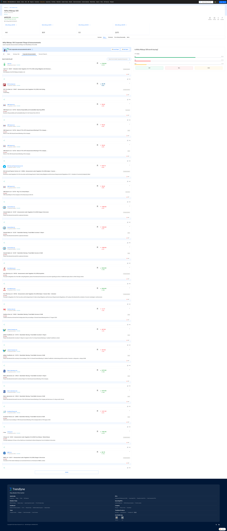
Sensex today (20, 502)
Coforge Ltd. (10, 431)
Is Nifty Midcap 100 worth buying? (146, 49)
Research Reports (43, 54)
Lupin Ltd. (9, 63)
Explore (97, 1)
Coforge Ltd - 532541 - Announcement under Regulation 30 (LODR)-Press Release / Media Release (26, 437)
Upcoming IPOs (132, 498)
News (104, 37)
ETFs (23, 507)
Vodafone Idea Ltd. (11, 309)
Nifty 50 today (13, 502)
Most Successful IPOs (151, 498)
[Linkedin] (219, 524)
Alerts (22, 1)
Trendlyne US (132, 512)
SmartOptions (123, 512)
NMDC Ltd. (9, 452)
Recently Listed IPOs (141, 498)
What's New (92, 1)
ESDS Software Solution (129, 502)
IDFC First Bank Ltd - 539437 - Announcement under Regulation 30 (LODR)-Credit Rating (24, 89)
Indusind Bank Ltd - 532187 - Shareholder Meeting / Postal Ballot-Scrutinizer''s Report (23, 232)
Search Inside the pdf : (7, 59)
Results (70, 1)
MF (28, 1)
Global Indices (47, 507)
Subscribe (42, 1)
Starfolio (117, 512)
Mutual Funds (28, 507)
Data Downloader (77, 1)
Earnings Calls (16, 54)
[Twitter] (216, 524)
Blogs (17, 498)
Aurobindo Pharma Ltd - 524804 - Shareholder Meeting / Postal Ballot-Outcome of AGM (24, 416)
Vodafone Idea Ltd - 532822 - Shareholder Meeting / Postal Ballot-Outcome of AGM (23, 314)
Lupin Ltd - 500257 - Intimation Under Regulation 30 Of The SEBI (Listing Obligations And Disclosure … (27, 68)
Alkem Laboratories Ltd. (12, 370)
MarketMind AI (12, 1)
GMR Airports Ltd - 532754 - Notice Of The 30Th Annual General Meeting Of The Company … (25, 130)
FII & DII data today (40, 502)
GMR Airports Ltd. (11, 104)
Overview (100, 37)
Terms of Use (122, 507)
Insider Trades (65, 1)
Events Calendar (85, 1)
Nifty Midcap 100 (11, 11)
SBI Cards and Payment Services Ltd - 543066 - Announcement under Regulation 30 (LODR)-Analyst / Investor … (30, 171)
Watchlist (59, 1)
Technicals (110, 37)
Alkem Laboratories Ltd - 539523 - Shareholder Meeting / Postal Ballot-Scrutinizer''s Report (24, 375)
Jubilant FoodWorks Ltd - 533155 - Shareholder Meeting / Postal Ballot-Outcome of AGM (24, 355)
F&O (26, 1)
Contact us (12, 498)
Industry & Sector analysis (15, 507)
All (3, 54)
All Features (106, 1)
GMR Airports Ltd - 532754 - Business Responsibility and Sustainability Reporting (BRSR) (24, 109)
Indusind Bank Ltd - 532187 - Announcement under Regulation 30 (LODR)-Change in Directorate (26, 212)
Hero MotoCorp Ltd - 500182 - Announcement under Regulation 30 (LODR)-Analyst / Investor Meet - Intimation (29, 293)
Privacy (116, 507)
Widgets (112, 1)
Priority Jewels (138, 502)
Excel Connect (35, 512)
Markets (5, 1)
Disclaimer (129, 507)
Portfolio (54, 1)
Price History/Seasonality (119, 37)
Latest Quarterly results (29, 502)
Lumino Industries (118, 502)
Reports (32, 1)
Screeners (37, 1)
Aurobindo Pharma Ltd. (12, 411)
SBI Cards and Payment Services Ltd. (15, 165)
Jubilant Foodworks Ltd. (12, 329)
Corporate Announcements (29, 54)
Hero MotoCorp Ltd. (11, 268)
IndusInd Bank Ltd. (11, 206)
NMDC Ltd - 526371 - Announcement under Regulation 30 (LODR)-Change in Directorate (24, 457)
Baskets (18, 1)
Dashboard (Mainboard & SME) (121, 498)
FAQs (101, 1)
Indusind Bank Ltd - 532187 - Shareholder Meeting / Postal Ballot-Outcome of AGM (23, 253)
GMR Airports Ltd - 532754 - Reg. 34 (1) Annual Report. (16, 191)
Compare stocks (13, 512)
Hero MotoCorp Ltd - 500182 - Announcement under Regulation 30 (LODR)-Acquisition (23, 273)
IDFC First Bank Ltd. (11, 84)
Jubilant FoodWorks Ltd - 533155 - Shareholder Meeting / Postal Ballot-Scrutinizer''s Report (24, 334)
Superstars (48, 1)
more (66, 472)
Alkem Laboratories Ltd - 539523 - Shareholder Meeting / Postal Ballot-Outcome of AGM (24, 396)
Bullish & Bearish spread (38, 507)
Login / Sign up (223, 2)
